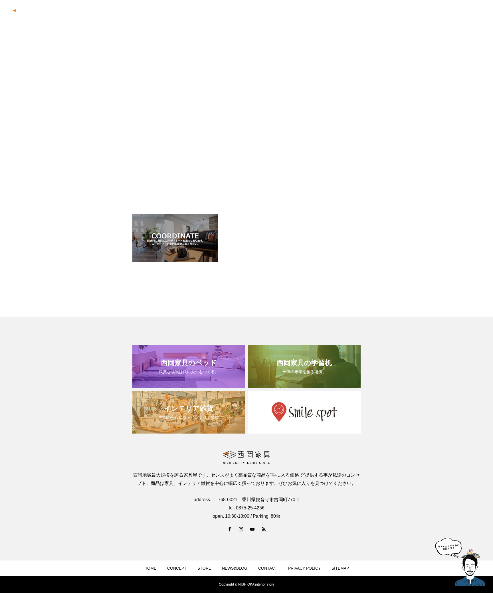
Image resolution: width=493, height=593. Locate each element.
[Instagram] (241, 529)
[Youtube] (252, 529)
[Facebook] (229, 529)
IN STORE (371, 14)
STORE (204, 568)
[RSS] (263, 529)
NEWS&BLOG (440, 14)
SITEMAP (340, 568)
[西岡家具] (35, 14)
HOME (150, 568)
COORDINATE (404, 14)
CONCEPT (341, 14)
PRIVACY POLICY (304, 568)
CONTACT (472, 14)
